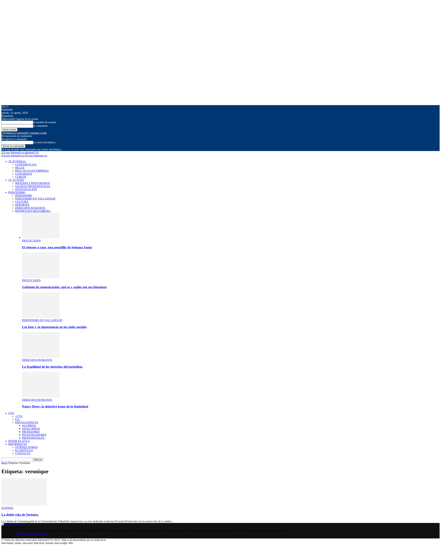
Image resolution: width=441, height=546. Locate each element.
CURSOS (20, 176)
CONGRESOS (23, 173)
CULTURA (21, 201)
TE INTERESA (17, 161)
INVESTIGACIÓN (26, 189)
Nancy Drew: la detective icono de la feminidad (55, 406)
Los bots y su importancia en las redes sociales (54, 327)
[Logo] (13, 155)
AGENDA (7, 507)
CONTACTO (22, 453)
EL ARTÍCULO (24, 450)
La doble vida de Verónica (19, 514)
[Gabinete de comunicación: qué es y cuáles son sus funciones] (41, 277)
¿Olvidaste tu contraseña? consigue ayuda (24, 132)
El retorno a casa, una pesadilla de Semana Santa (57, 247)
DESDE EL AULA (19, 441)
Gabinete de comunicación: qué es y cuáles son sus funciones (64, 287)
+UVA (19, 416)
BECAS (19, 167)
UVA (11, 413)
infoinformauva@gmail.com (31, 533)
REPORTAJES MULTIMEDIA (32, 211)
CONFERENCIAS (26, 164)
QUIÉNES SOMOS (26, 447)
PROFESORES (31, 431)
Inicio (4, 462)
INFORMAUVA (17, 444)
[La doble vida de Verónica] (24, 504)
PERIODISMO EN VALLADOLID (35, 198)
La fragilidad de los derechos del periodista (52, 366)
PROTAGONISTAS (26, 422)
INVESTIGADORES (34, 434)
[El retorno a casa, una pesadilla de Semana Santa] (41, 237)
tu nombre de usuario (44, 122)
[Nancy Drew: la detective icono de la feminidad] (41, 396)
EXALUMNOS (31, 428)
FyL (17, 419)
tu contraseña (40, 125)
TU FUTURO (16, 180)
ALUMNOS (29, 425)
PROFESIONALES (33, 437)
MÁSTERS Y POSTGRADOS (32, 183)
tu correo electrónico (44, 142)
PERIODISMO (16, 192)
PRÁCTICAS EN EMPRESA (32, 170)
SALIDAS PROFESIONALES (32, 186)
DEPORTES (22, 204)
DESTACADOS (31, 240)
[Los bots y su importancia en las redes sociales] (41, 317)
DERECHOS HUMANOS (30, 207)
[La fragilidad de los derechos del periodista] (41, 356)
